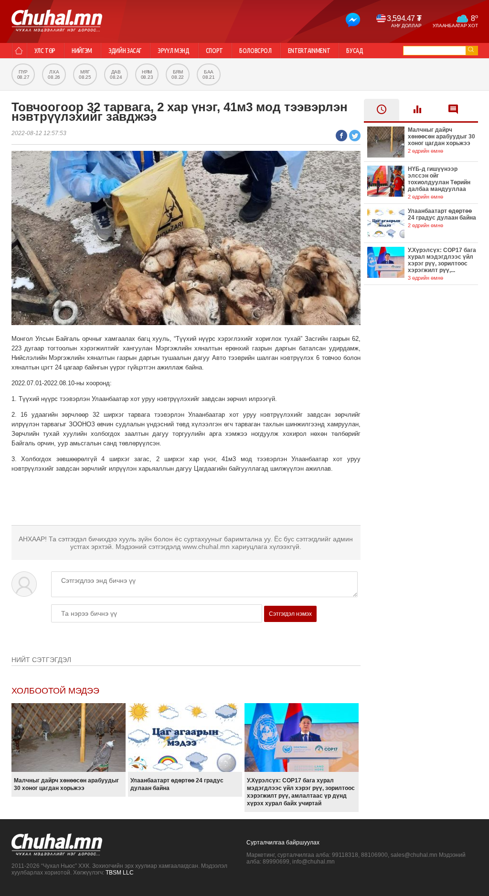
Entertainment (309, 50)
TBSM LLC (120, 872)
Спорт (214, 50)
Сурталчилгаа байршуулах (282, 842)
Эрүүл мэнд (174, 50)
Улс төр (45, 50)
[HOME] (18, 50)
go (471, 49)
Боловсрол (255, 50)
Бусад (354, 50)
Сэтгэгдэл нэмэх (290, 614)
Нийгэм (82, 50)
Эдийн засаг (124, 50)
